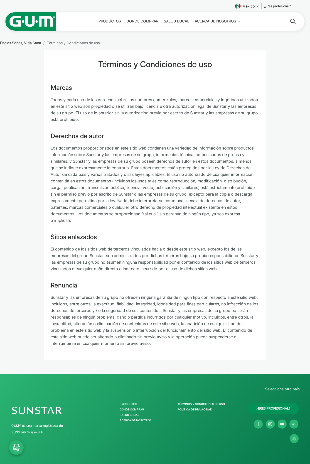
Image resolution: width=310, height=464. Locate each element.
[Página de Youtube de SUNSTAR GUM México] (282, 424)
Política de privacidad (194, 409)
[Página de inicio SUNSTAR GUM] (30, 21)
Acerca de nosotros (215, 21)
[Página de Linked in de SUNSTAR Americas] (293, 424)
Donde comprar (142, 21)
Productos (109, 21)
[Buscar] (289, 21)
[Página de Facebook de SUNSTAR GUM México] (258, 424)
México (248, 6)
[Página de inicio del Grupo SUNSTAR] (50, 410)
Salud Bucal (176, 21)
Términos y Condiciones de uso (201, 404)
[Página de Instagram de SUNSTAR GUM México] (270, 424)
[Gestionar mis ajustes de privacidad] (294, 438)
